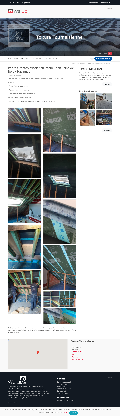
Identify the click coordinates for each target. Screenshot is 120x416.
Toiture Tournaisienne (78, 63)
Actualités (37, 58)
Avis (45, 58)
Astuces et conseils (64, 389)
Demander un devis (103, 59)
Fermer (73, 413)
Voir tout (107, 130)
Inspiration (26, 3)
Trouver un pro (14, 3)
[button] (38, 352)
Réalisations (25, 58)
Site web (75, 357)
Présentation (13, 58)
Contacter (53, 58)
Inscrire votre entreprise (65, 400)
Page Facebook (77, 359)
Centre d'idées (62, 391)
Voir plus (66, 412)
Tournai (98, 53)
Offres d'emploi (62, 393)
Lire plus (107, 84)
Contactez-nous (77, 352)
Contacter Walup (63, 384)
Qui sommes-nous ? (64, 382)
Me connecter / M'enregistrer (98, 3)
